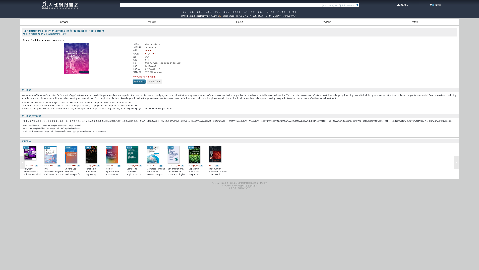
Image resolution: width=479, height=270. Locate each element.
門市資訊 (281, 12)
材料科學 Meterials (153, 71)
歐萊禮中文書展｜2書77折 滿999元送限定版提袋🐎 (201, 16)
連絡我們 (244, 183)
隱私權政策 (253, 183)
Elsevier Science (152, 44)
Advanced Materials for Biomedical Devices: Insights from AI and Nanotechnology (156, 174)
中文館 (200, 12)
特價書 (415, 21)
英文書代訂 (277, 16)
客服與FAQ (234, 183)
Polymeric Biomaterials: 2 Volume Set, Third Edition (32, 172)
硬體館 (227, 12)
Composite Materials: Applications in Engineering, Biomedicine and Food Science (135, 175)
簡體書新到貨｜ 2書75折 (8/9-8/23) (237, 16)
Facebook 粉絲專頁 (220, 183)
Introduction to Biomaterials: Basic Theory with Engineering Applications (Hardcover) (218, 175)
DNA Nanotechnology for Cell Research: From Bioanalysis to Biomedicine (53, 174)
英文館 (209, 12)
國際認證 (236, 12)
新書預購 (152, 21)
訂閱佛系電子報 (289, 16)
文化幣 (268, 16)
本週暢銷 (239, 21)
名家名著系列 (258, 16)
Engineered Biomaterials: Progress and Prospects (194, 172)
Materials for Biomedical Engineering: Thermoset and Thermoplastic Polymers (93, 175)
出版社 (260, 12)
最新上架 (64, 21)
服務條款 (263, 183)
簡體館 (218, 12)
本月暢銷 (327, 21)
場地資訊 (292, 12)
